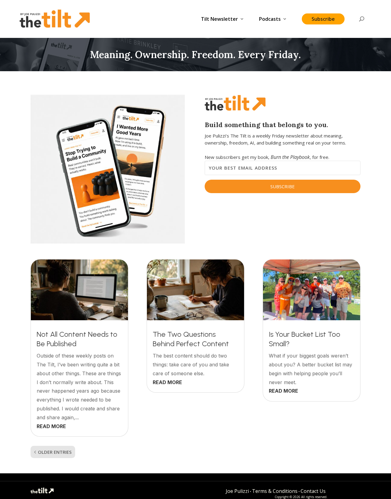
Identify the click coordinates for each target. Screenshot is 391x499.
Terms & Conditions (275, 491)
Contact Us (313, 491)
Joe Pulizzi (237, 491)
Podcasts (270, 19)
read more (51, 426)
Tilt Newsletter (219, 19)
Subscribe (323, 19)
